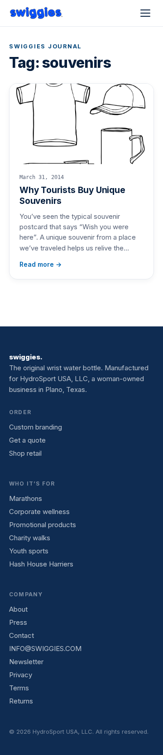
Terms (19, 688)
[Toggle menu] (145, 13)
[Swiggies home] (36, 13)
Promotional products (42, 524)
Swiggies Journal (45, 46)
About (18, 609)
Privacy (20, 674)
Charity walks (29, 537)
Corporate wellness (39, 511)
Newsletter (26, 661)
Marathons (25, 498)
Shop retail (25, 453)
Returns (21, 701)
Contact (21, 635)
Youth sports (28, 551)
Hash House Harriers (41, 564)
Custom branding (35, 427)
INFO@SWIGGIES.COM (45, 648)
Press (18, 622)
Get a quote (27, 440)
